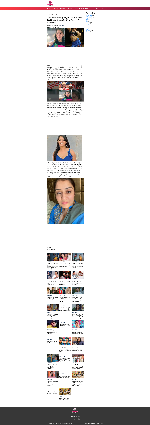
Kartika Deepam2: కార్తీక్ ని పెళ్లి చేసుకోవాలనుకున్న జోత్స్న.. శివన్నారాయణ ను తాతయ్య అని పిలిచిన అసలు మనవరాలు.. (77, 299)
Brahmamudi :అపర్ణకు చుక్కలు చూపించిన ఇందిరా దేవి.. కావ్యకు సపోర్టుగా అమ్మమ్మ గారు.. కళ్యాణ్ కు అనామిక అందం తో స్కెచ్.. (77, 316)
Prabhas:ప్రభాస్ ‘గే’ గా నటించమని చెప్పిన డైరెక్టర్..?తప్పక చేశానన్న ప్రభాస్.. (52, 332)
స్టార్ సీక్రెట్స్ (87, 31)
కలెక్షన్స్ (77, 8)
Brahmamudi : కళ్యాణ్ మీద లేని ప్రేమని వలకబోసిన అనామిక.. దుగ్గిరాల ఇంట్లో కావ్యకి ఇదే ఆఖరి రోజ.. (52, 316)
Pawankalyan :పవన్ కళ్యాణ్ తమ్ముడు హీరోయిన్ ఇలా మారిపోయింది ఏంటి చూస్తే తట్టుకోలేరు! (64, 299)
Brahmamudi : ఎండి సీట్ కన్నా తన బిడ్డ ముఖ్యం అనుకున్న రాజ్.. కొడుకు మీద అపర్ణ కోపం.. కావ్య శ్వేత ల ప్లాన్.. (52, 383)
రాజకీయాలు (62, 8)
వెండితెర (87, 29)
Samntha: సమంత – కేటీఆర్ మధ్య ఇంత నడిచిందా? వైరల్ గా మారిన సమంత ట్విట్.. (52, 283)
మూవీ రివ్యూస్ (70, 8)
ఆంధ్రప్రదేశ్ (87, 25)
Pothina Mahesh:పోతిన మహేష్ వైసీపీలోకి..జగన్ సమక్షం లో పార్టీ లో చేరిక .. (64, 326)
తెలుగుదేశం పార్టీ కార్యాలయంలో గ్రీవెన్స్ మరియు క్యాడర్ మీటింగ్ (64, 399)
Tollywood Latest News (60, 423)
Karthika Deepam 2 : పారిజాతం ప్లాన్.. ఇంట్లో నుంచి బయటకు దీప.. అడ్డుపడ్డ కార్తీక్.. (64, 376)
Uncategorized (89, 17)
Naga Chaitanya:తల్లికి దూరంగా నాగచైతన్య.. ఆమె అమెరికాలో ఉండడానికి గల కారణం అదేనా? (53, 342)
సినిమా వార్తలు (55, 8)
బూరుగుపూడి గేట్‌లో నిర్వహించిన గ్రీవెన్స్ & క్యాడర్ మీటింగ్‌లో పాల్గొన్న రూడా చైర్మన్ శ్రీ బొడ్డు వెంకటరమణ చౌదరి (77, 383)
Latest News (87, 423)
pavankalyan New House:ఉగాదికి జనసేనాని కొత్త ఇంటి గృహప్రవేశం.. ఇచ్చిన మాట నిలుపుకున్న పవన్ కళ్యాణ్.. (77, 366)
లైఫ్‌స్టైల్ (87, 28)
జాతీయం (87, 26)
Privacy (98, 423)
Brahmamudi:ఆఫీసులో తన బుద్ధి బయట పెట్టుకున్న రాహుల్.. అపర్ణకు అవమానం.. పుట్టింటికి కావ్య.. (53, 366)
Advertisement (93, 423)
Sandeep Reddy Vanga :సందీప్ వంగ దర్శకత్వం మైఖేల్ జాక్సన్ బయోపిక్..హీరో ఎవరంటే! (77, 349)
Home (48, 8)
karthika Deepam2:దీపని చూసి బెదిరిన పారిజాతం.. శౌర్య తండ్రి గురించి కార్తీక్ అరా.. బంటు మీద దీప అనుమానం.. (78, 265)
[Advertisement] (82, 3)
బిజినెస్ (87, 22)
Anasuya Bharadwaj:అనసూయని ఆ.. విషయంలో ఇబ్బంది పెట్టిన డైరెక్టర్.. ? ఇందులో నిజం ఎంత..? (77, 333)
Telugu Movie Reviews (68, 423)
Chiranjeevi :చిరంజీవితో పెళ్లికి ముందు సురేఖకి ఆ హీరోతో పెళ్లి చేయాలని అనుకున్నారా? (64, 265)
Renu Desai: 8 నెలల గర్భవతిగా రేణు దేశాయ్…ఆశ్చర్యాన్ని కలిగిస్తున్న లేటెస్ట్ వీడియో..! (52, 298)
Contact (102, 423)
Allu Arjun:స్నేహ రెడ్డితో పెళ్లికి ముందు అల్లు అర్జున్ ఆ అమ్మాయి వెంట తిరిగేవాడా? (64, 283)
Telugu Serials (89, 16)
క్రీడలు (86, 20)
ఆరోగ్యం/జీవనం (88, 18)
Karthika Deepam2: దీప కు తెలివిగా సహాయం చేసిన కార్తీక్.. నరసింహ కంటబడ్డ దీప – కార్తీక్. (64, 309)
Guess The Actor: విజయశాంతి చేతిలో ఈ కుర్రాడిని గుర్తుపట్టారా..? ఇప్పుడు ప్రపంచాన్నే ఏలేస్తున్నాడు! (65, 350)
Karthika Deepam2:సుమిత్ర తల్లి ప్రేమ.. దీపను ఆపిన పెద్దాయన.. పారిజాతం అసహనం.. (65, 359)
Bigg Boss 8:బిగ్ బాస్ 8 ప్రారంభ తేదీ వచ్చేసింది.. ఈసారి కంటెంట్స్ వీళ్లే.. (77, 283)
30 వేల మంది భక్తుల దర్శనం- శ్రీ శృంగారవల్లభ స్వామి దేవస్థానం (52, 392)
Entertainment (89, 15)
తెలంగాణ (87, 27)
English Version (84, 8)
